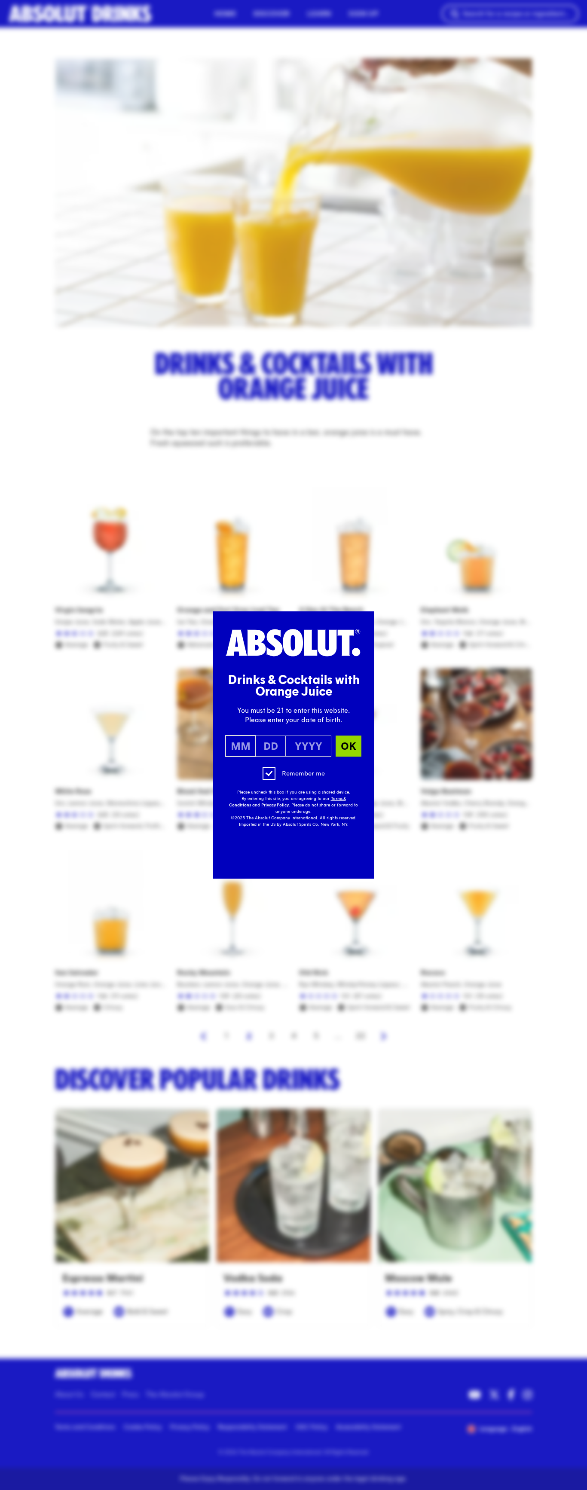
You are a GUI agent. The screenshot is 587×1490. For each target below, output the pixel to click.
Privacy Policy (275, 805)
